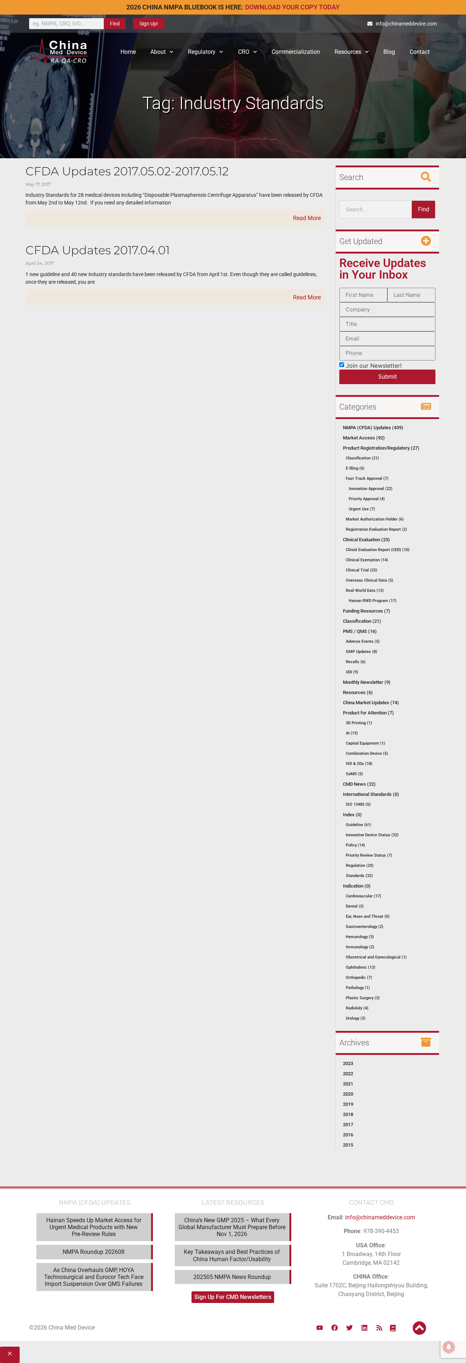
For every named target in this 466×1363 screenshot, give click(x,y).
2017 (348, 1124)
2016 (348, 1134)
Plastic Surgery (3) (363, 998)
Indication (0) (357, 886)
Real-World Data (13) (365, 590)
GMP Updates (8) (361, 651)
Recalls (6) (356, 661)
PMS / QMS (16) (360, 631)
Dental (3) (355, 906)
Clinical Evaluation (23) (366, 539)
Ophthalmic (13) (360, 967)
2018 (348, 1114)
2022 (348, 1073)
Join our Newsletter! (374, 365)
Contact (420, 51)
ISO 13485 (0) (358, 804)
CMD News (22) (359, 784)
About (158, 51)
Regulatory (202, 51)
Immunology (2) (360, 947)
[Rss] (379, 1327)
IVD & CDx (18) (359, 763)
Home (128, 51)
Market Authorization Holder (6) (375, 519)
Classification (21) (362, 458)
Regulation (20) (360, 865)
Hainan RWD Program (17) (372, 600)
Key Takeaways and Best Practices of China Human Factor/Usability (232, 1255)
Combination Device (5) (367, 753)
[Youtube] (319, 1327)
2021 (348, 1084)
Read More (307, 218)
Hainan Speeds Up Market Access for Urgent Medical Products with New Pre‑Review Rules (93, 1227)
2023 (348, 1063)
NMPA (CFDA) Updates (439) (373, 427)
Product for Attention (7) (368, 713)
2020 (348, 1094)
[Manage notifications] (449, 1347)
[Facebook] (334, 1327)
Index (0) (352, 814)
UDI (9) (352, 672)
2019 (348, 1104)
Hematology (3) (360, 936)
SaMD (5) (354, 774)
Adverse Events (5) (363, 641)
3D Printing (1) (359, 723)
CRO (243, 51)
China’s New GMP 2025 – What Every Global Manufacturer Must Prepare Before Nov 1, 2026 (231, 1227)
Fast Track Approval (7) (367, 478)
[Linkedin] (364, 1327)
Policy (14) (355, 845)
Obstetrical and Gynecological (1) (376, 957)
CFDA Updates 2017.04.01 (97, 250)
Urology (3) (356, 1018)
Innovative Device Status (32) (372, 835)
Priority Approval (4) (367, 499)
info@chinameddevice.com (380, 1217)
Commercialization (296, 51)
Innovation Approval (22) (370, 488)
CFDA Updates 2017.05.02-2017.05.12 (127, 171)
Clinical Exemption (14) (367, 560)
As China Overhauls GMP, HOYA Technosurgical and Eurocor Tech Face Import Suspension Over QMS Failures (93, 1277)
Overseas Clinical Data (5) (369, 580)
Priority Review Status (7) (369, 855)
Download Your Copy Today (292, 7)
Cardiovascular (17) (363, 896)
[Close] (10, 1355)
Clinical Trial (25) (361, 570)
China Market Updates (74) (371, 702)
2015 (348, 1145)
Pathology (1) (358, 987)
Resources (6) (358, 692)
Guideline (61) (358, 824)
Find (115, 24)
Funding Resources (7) (366, 611)
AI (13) (352, 733)
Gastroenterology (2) (364, 926)
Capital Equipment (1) (365, 743)
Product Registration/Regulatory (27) (381, 448)
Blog (389, 51)
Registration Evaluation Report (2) (376, 529)
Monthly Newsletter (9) (367, 682)
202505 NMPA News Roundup (232, 1277)
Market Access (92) (364, 438)
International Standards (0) (371, 794)
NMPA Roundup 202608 (94, 1251)
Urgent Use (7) (362, 509)
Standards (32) (359, 875)
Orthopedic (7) (359, 977)
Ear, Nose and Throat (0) (368, 916)
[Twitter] (349, 1327)
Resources (348, 51)
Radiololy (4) (357, 1008)
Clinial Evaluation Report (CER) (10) (378, 549)
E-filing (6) (355, 468)
